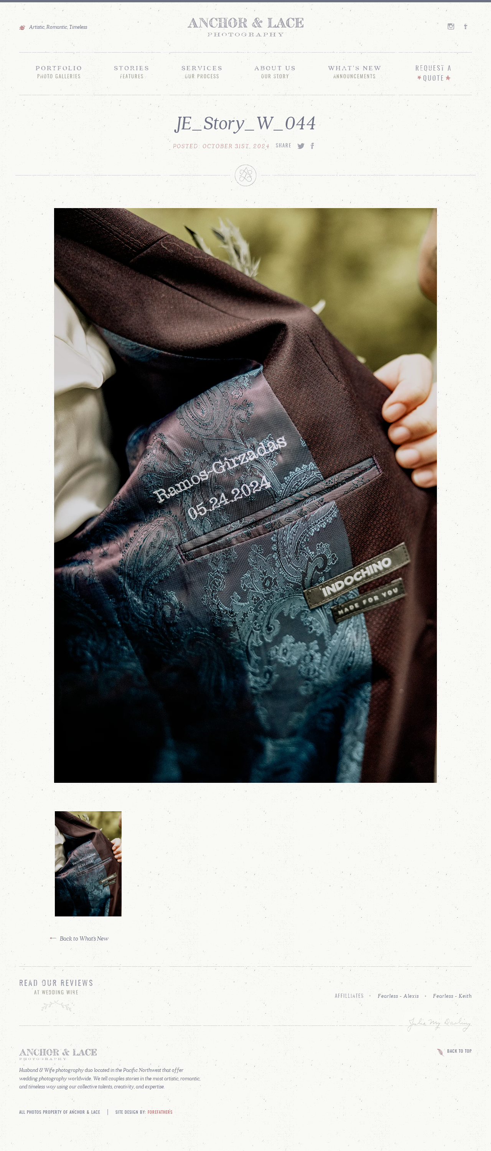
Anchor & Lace (245, 27)
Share (284, 146)
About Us (275, 71)
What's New (355, 71)
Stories (132, 71)
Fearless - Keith (452, 996)
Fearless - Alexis (398, 996)
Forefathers (160, 1113)
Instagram (451, 26)
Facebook (468, 26)
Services (202, 71)
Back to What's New (84, 938)
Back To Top (459, 1051)
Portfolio (59, 71)
